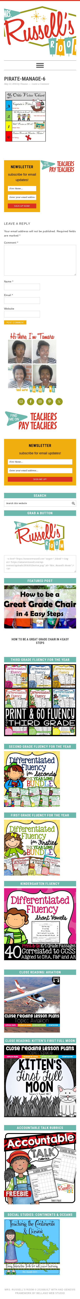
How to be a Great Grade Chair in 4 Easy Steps (40, 641)
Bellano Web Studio (50, 1293)
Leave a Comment (40, 84)
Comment (11, 242)
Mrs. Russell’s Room (19, 1289)
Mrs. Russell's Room (40, 31)
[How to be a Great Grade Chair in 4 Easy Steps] (40, 627)
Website (9, 308)
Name (8, 281)
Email (8, 295)
